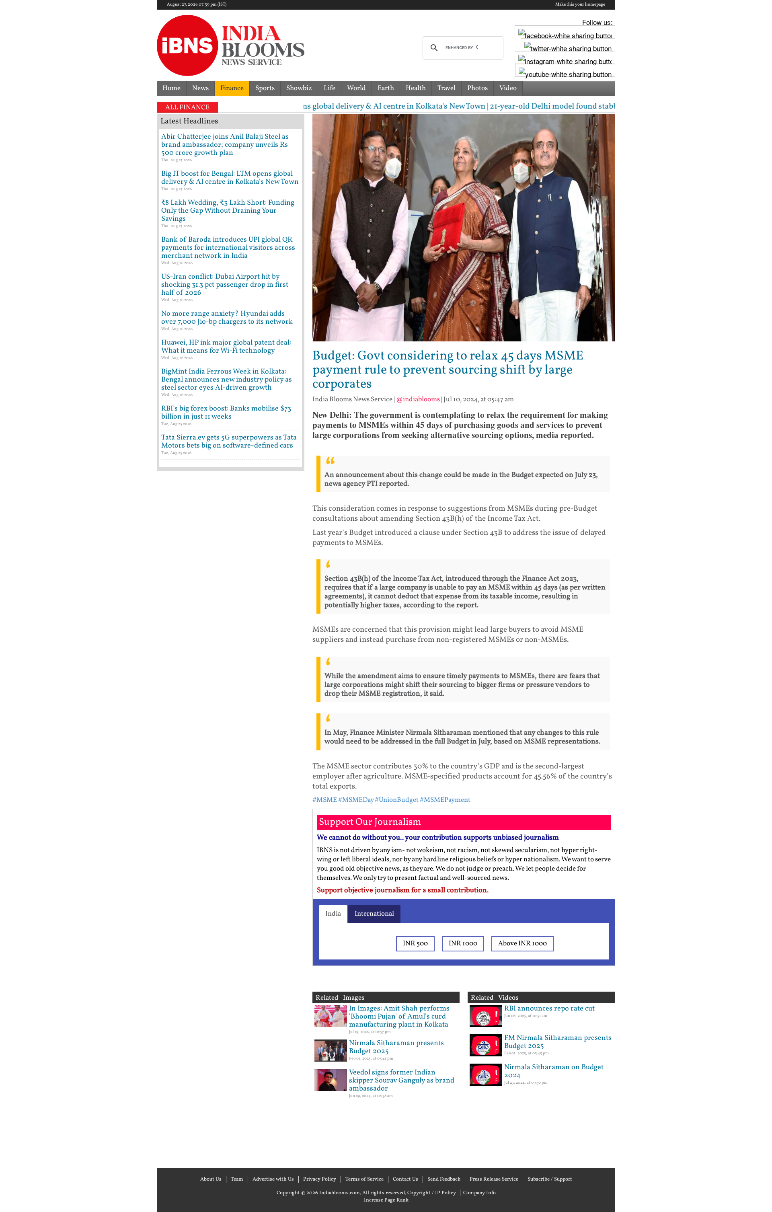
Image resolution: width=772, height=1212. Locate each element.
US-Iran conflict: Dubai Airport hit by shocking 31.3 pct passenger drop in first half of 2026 (224, 285)
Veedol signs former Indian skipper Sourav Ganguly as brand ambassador (401, 1081)
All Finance (187, 107)
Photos (477, 88)
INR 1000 (463, 943)
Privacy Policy (319, 1179)
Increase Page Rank (386, 1200)
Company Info (479, 1193)
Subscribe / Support (550, 1179)
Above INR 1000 (522, 943)
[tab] (333, 914)
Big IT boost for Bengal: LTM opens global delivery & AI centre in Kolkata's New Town (230, 178)
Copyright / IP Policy (431, 1193)
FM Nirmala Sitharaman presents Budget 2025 (558, 1042)
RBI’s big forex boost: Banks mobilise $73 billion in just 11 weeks (226, 413)
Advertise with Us (273, 1179)
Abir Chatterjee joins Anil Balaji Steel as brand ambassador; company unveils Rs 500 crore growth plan (225, 145)
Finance (232, 88)
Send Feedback (443, 1179)
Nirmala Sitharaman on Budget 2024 (554, 1071)
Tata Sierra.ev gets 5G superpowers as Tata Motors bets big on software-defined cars (229, 442)
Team (237, 1179)
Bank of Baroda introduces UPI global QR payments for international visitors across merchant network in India (228, 248)
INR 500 (415, 943)
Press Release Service (494, 1179)
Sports (265, 88)
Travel (446, 88)
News (200, 88)
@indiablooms (418, 399)
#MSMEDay (356, 800)
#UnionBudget (397, 800)
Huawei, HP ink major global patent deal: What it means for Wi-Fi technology (226, 347)
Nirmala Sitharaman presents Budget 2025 (396, 1047)
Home (171, 88)
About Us (211, 1179)
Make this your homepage (580, 4)
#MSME (324, 800)
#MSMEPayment (445, 800)
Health (416, 88)
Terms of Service (364, 1179)
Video (508, 88)
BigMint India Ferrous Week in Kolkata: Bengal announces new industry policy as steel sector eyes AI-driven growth (226, 380)
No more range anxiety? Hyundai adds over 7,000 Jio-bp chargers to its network (227, 318)
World (356, 88)
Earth (386, 88)
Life (329, 88)
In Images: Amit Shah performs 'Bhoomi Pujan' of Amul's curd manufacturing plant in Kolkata (399, 1017)
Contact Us (405, 1179)
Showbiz (299, 88)
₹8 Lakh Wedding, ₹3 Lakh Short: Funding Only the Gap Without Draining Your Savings (227, 211)
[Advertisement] (230, 818)
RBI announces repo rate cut (549, 1009)
